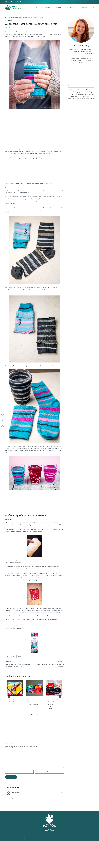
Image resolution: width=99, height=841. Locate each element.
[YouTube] (12, 2)
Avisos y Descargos (43, 838)
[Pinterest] (17, 2)
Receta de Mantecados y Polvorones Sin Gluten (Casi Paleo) (50, 664)
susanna (14, 792)
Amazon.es (81, 100)
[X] (9, 2)
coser (14, 656)
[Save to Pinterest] (2, 422)
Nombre (8, 771)
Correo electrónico (42, 771)
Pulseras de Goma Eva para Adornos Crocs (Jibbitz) (34, 702)
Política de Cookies (69, 838)
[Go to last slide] (9, 696)
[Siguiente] (60, 696)
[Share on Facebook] (2, 415)
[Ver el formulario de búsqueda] (93, 7)
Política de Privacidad (56, 838)
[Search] (91, 85)
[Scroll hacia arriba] (95, 817)
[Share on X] (2, 418)
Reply (61, 792)
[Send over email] (2, 425)
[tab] (31, 714)
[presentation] (15, 688)
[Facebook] (6, 2)
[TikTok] (20, 2)
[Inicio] (5, 17)
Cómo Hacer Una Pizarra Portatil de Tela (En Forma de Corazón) (53, 704)
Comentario (9, 748)
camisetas (8, 656)
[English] (36, 7)
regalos (20, 656)
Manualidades (9, 20)
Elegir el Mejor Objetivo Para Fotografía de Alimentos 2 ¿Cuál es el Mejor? (17, 664)
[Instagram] (14, 2)
